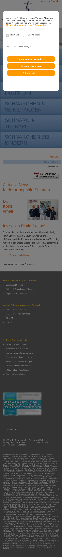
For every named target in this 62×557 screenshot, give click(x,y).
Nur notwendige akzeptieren (31, 59)
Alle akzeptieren (31, 73)
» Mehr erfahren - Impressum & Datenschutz (29, 24)
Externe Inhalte (34, 35)
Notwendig (14, 35)
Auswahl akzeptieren (31, 66)
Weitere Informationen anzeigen (18, 47)
